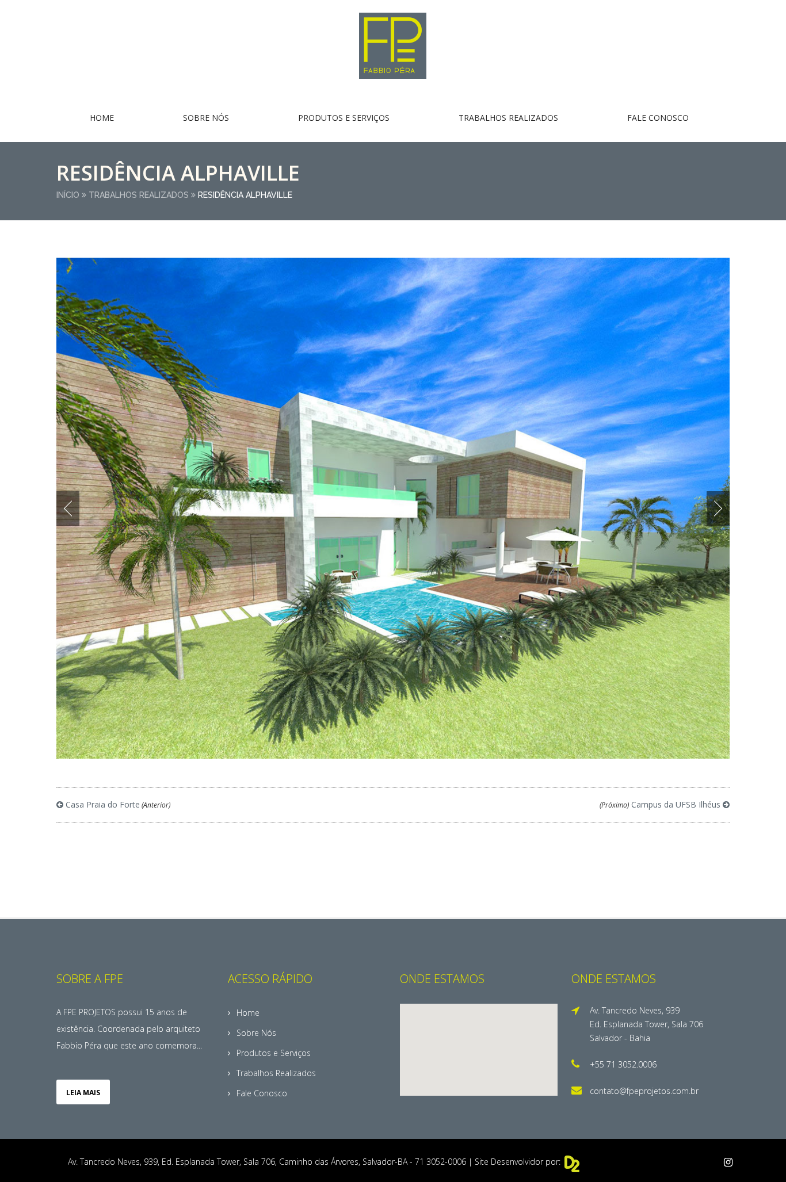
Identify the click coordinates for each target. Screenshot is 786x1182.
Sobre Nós (206, 117)
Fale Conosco (658, 117)
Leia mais (83, 1092)
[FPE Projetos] (393, 46)
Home (102, 117)
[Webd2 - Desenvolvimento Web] (572, 1168)
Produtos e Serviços (344, 117)
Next (718, 508)
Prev (67, 508)
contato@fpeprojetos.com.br (644, 1090)
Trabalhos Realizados (508, 117)
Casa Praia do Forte (116, 804)
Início (67, 195)
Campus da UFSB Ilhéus (661, 804)
